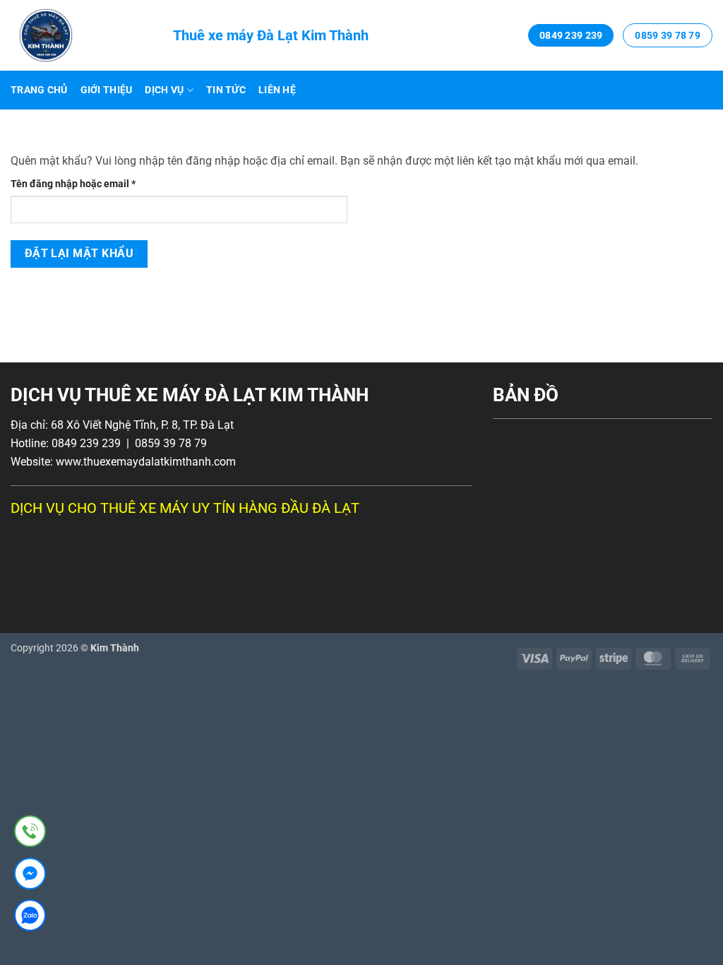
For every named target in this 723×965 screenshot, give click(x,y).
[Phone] (30, 834)
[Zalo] (30, 918)
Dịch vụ (164, 90)
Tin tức (226, 90)
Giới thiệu (106, 90)
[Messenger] (30, 876)
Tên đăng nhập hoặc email (84, 184)
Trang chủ (39, 90)
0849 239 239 (570, 35)
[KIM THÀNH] (81, 35)
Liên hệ (277, 90)
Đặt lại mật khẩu (79, 253)
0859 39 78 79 (667, 35)
